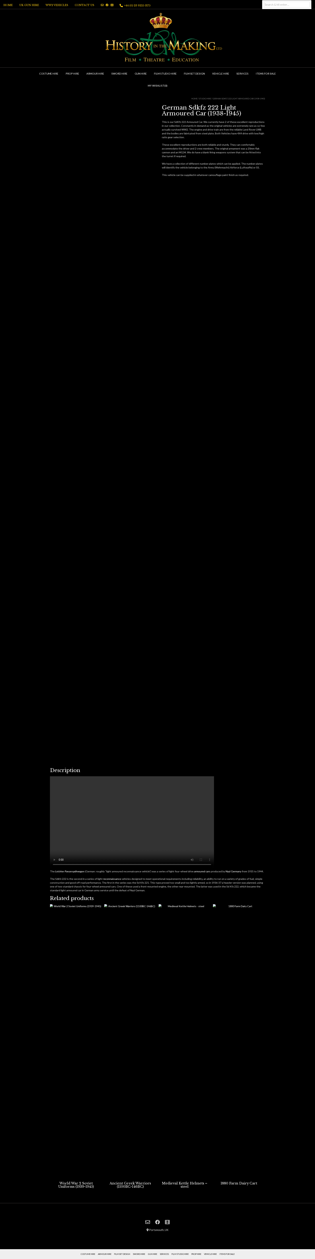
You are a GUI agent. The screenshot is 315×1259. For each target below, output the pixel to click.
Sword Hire (119, 73)
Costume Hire (48, 73)
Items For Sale (266, 73)
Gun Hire (141, 73)
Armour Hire (95, 73)
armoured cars (202, 871)
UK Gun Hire (29, 5)
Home (8, 5)
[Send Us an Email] (102, 5)
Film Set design (122, 1254)
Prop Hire (72, 73)
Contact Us (84, 5)
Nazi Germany (233, 871)
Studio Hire (205, 98)
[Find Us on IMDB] (112, 5)
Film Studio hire (165, 73)
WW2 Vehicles (57, 5)
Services (242, 73)
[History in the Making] (157, 38)
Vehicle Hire (220, 73)
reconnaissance (112, 878)
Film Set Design (194, 73)
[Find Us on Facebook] (107, 5)
